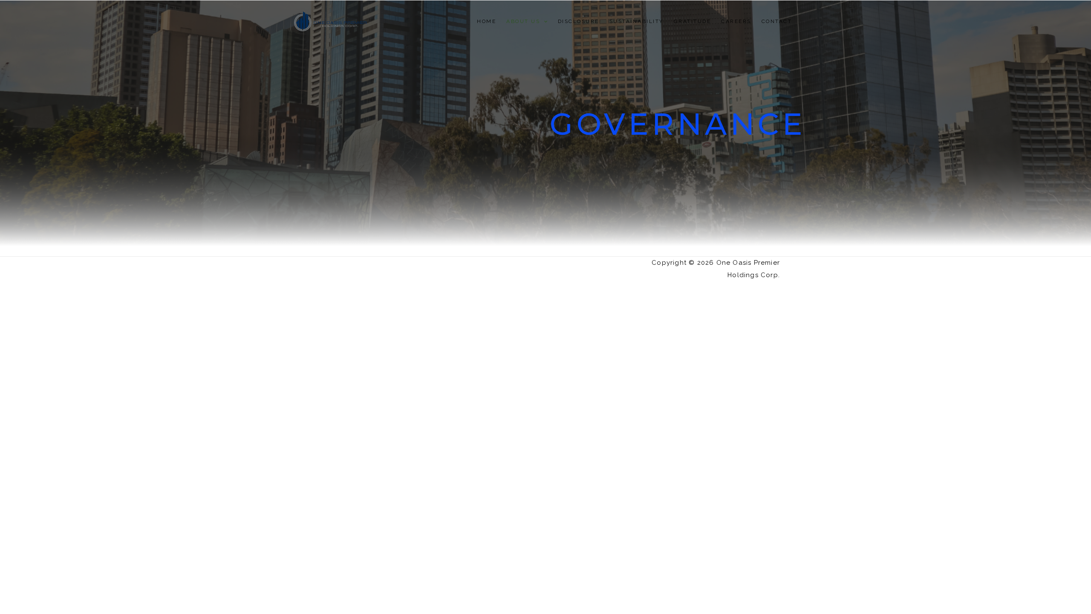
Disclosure (578, 21)
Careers (736, 21)
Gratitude (692, 21)
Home (486, 21)
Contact (777, 21)
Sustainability (636, 21)
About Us (523, 21)
